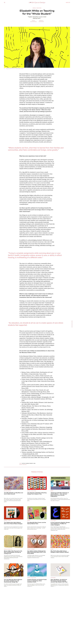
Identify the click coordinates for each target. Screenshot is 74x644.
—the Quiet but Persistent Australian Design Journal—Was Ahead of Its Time (59, 581)
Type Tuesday (53, 520)
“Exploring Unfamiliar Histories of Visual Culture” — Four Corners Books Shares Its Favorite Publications (60, 494)
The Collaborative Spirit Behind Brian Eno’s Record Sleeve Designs (13, 523)
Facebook (27, 463)
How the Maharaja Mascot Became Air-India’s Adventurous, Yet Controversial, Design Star (13, 581)
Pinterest (31, 463)
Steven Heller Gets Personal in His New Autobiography (13, 552)
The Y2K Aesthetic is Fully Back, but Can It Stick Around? (13, 493)
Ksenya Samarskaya (33, 21)
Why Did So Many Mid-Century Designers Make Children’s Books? (60, 551)
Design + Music (7, 520)
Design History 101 (8, 549)
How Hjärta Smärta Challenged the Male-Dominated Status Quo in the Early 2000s (36, 552)
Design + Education (37, 7)
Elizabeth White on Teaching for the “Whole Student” (37, 12)
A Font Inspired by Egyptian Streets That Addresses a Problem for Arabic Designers (60, 524)
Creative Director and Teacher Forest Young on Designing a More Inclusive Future (37, 581)
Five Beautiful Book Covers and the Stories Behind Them (36, 523)
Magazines (53, 577)
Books (52, 490)
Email (34, 463)
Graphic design (7, 490)
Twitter (23, 463)
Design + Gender (31, 549)
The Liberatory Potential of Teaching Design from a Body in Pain (36, 493)
